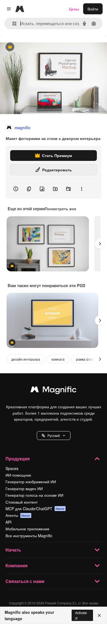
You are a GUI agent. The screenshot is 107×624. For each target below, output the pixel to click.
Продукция (17, 458)
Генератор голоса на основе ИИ (34, 495)
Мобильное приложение (27, 528)
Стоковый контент (21, 502)
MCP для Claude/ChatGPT (34, 508)
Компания (16, 565)
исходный (36, 47)
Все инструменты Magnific (28, 535)
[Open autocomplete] (12, 23)
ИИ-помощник (18, 475)
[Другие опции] (81, 188)
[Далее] (100, 243)
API (8, 522)
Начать (13, 550)
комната (58, 359)
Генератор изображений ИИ (30, 481)
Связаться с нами (24, 581)
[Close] (99, 615)
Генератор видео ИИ (24, 488)
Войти (93, 9)
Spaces (11, 468)
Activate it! (81, 615)
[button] (54, 435)
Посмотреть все (60, 208)
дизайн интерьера (25, 359)
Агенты (17, 515)
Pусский (53, 435)
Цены (74, 9)
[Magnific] (53, 391)
